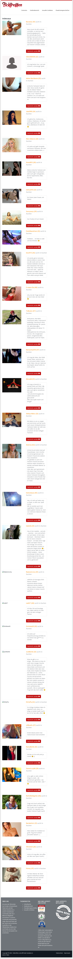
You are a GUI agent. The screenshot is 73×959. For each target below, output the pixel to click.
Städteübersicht (34, 10)
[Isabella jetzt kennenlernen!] (11, 532)
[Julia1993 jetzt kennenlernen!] (11, 118)
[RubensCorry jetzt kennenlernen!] (11, 578)
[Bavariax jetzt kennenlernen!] (11, 28)
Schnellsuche (27, 904)
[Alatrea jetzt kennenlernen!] (11, 451)
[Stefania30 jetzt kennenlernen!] (11, 632)
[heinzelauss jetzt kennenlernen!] (11, 499)
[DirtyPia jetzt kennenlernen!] (11, 708)
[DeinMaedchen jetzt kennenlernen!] (11, 237)
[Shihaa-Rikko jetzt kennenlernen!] (11, 420)
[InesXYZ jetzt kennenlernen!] (11, 259)
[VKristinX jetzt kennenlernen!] (11, 853)
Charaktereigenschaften (62, 10)
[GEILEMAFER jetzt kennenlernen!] (11, 63)
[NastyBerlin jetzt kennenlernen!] (11, 753)
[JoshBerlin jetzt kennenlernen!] (11, 658)
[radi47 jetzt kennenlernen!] (11, 609)
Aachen (29, 24)
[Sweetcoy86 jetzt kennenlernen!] (11, 775)
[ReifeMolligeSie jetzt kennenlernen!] (11, 802)
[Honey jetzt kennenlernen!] (11, 874)
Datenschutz (59, 953)
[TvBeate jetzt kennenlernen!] (11, 317)
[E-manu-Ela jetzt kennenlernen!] (11, 293)
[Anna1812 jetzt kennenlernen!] (11, 168)
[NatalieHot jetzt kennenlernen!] (11, 829)
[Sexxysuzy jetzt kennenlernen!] (11, 217)
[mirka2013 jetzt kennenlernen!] (11, 196)
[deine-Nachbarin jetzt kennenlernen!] (11, 84)
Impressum (67, 953)
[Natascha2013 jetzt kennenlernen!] (11, 356)
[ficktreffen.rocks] (12, 5)
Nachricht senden (32, 51)
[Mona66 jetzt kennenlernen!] (11, 385)
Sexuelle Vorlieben (47, 10)
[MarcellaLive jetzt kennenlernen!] (11, 145)
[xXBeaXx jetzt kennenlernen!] (11, 731)
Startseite (24, 10)
